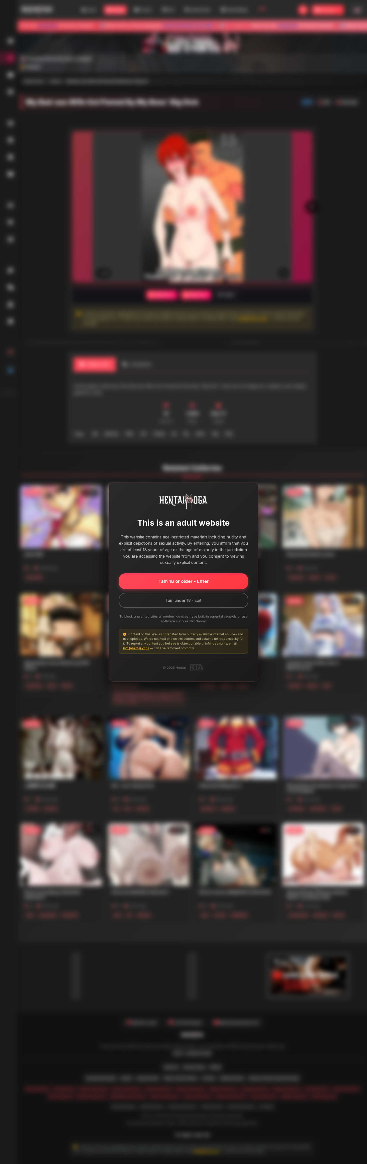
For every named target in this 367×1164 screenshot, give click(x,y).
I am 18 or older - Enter (184, 581)
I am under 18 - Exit (183, 600)
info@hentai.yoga (136, 648)
